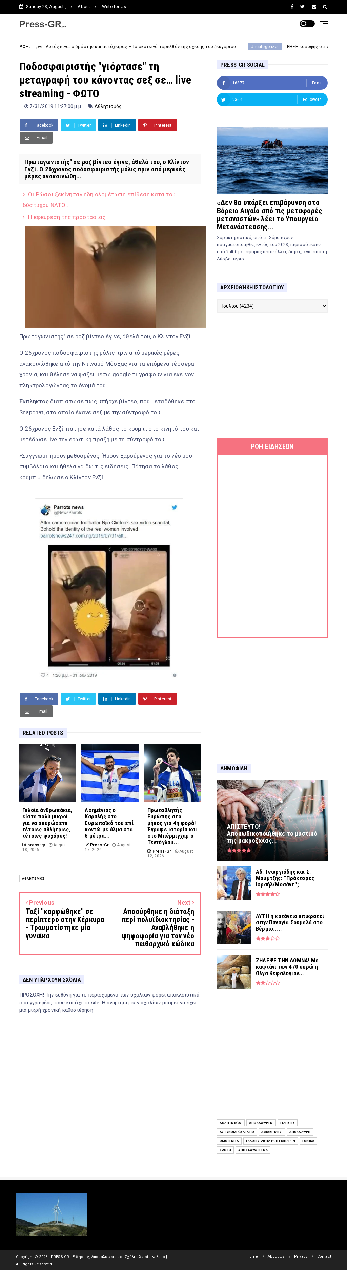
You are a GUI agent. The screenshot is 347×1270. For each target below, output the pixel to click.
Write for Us (114, 6)
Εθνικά (308, 1141)
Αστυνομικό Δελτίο (237, 1132)
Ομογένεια (229, 1141)
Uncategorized (221, 46)
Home (252, 1256)
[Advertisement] (272, 375)
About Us (276, 1256)
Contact (324, 1256)
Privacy (300, 1256)
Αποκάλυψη (300, 1132)
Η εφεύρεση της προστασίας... (69, 217)
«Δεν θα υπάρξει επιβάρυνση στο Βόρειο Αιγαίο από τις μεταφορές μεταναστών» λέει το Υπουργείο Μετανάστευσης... (269, 214)
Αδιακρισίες (271, 1132)
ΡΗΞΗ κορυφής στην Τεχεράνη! (274, 46)
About (84, 6)
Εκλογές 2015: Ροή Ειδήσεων (270, 1141)
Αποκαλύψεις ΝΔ (253, 1150)
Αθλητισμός (108, 106)
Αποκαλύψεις (261, 1123)
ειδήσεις (287, 1123)
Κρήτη (225, 1150)
